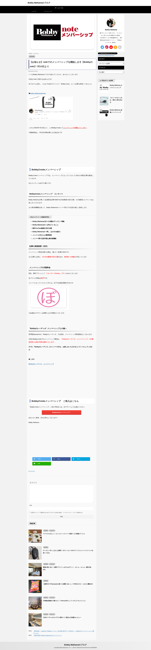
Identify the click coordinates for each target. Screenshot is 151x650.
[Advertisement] (61, 153)
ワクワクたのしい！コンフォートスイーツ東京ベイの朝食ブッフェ (64, 533)
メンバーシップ (48, 11)
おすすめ (32, 471)
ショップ (34, 11)
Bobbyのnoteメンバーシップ (60, 412)
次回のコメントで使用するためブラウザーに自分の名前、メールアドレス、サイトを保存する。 (57, 512)
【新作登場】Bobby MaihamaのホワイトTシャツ (47, 635)
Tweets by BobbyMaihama (106, 55)
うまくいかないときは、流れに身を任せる (116, 100)
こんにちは (49, 8)
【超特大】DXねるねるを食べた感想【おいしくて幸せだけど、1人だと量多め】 (68, 584)
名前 (30, 505)
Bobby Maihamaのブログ (39, 3)
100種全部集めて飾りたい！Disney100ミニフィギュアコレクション (64, 600)
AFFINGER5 (94, 647)
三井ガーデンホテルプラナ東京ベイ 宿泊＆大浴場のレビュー (62, 617)
